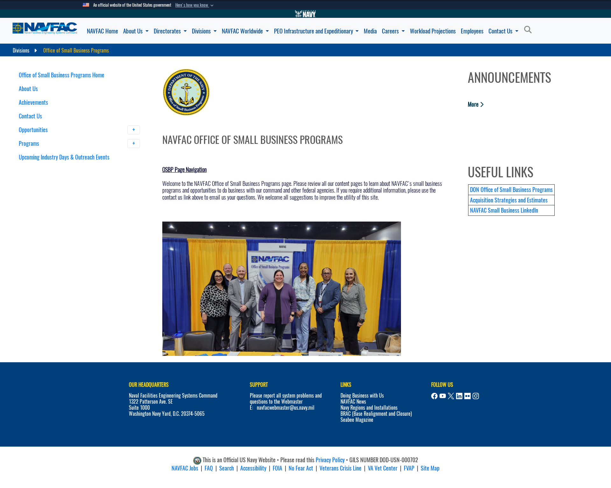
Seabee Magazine (357, 419)
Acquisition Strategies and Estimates (509, 200)
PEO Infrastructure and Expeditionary (314, 31)
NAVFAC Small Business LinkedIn (504, 210)
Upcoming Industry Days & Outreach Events (64, 157)
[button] (195, 5)
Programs (29, 143)
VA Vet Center (382, 468)
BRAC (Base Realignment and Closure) (376, 413)
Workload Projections (433, 31)
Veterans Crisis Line (341, 468)
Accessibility (253, 468)
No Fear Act (301, 468)
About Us (133, 31)
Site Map (430, 468)
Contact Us (501, 31)
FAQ (209, 468)
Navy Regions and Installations (369, 407)
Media (370, 31)
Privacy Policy (330, 460)
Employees (472, 31)
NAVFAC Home (102, 31)
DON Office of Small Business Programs (511, 190)
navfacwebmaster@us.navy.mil (285, 407)
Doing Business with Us (362, 395)
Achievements (33, 102)
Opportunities (34, 130)
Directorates (168, 31)
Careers (391, 31)
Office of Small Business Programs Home (61, 75)
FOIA (277, 468)
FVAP (409, 468)
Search (226, 468)
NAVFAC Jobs (185, 468)
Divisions (202, 31)
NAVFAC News (353, 401)
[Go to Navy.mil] (305, 14)
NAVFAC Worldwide (243, 31)
